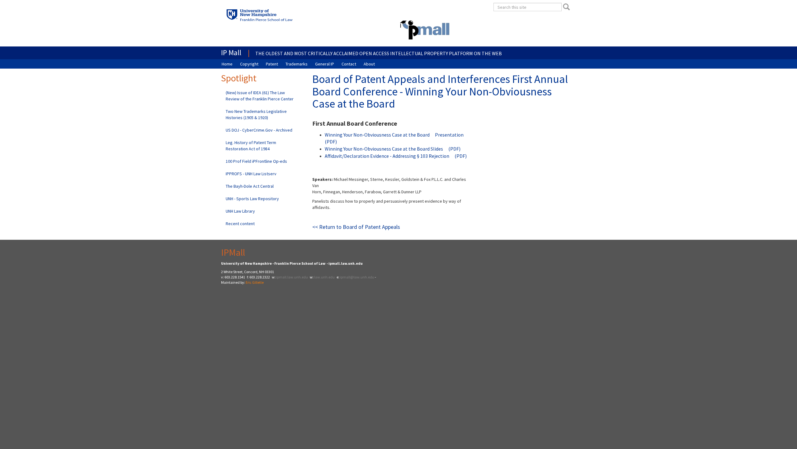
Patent (272, 64)
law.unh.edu (324, 277)
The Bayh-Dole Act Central (250, 186)
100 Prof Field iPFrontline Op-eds (256, 161)
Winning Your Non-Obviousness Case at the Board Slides (384, 149)
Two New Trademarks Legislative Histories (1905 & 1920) (256, 114)
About (369, 64)
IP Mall (231, 52)
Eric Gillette (255, 282)
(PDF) (454, 149)
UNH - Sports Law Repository (252, 198)
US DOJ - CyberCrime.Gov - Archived (259, 130)
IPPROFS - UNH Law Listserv (251, 173)
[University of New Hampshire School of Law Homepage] (277, 16)
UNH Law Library (240, 211)
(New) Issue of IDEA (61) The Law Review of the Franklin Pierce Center (260, 96)
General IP (324, 64)
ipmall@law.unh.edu (357, 277)
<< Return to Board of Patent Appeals (356, 226)
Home (227, 64)
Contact (349, 64)
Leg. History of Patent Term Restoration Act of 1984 (251, 146)
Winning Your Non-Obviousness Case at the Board (377, 135)
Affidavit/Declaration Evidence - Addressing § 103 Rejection (387, 156)
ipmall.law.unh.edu (292, 277)
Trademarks (296, 64)
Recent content (240, 223)
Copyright (249, 64)
